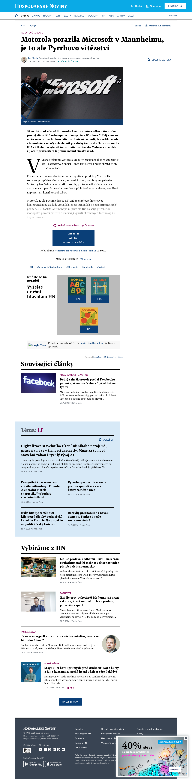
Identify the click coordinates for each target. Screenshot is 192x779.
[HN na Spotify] (58, 749)
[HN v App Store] (54, 764)
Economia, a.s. (42, 733)
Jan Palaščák (28, 632)
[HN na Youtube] (63, 749)
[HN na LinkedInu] (54, 749)
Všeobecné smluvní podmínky (115, 743)
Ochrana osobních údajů (112, 729)
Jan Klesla (33, 58)
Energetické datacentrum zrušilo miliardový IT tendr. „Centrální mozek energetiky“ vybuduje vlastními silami (40, 490)
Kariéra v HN (81, 743)
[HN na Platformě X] (40, 749)
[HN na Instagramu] (49, 749)
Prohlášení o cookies (110, 734)
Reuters (47, 122)
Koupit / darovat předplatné (149, 729)
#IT (31, 267)
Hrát (77, 299)
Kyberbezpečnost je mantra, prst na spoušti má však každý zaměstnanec (87, 486)
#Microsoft (72, 267)
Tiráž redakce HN (83, 734)
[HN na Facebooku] (45, 749)
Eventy (140, 734)
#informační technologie (49, 267)
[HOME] (16, 16)
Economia (79, 738)
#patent (101, 267)
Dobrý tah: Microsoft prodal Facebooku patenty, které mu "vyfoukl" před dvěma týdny (88, 383)
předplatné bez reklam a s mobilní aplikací (75, 250)
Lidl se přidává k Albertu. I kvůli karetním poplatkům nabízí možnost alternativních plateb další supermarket (90, 563)
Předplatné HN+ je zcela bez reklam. (108, 357)
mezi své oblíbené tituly (92, 343)
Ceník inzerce (81, 748)
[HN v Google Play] (33, 764)
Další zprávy (70, 701)
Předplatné (175, 6)
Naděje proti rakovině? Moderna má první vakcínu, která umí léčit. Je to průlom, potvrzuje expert (89, 601)
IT (40, 430)
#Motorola (87, 267)
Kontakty (79, 729)
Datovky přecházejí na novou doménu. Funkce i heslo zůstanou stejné (88, 517)
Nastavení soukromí (110, 738)
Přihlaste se (85, 259)
